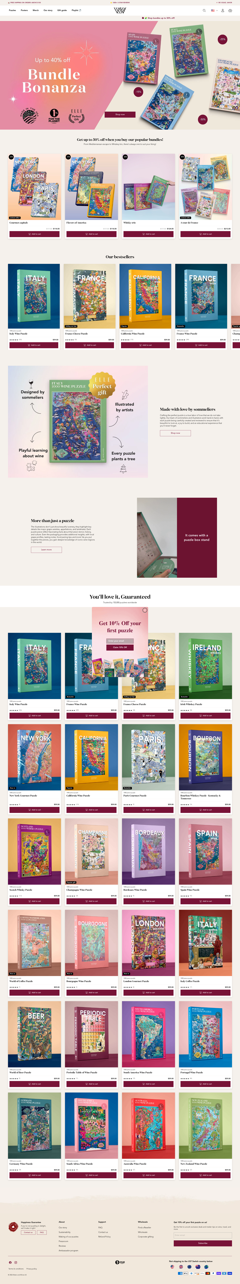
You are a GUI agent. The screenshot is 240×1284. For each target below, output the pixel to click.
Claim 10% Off (120, 648)
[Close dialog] (145, 610)
